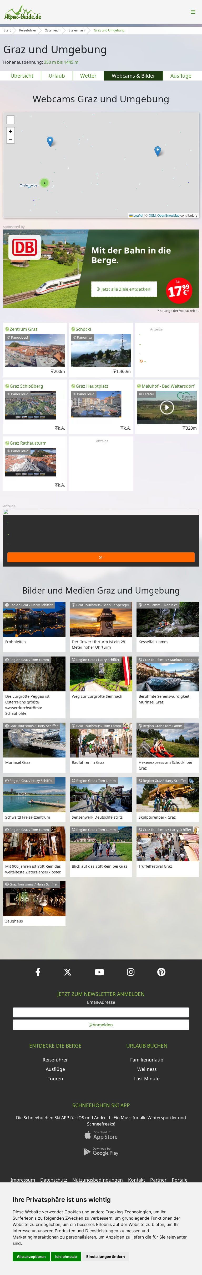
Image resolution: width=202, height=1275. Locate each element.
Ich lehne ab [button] (66, 1256)
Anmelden (103, 1025)
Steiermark (77, 30)
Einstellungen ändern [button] (105, 1256)
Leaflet (138, 215)
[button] (157, 151)
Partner (158, 1180)
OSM (152, 215)
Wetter (88, 75)
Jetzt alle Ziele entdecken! (127, 289)
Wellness (146, 1069)
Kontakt (136, 1180)
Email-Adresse (101, 1002)
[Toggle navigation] (193, 12)
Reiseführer (27, 30)
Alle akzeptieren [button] (31, 1256)
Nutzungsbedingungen (97, 1180)
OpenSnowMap (168, 215)
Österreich (52, 30)
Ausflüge (180, 75)
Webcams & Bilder (133, 75)
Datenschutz (53, 1180)
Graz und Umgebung (109, 30)
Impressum (23, 1180)
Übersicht (22, 75)
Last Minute (147, 1078)
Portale (180, 1180)
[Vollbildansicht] (10, 120)
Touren (55, 1078)
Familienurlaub (146, 1060)
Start (7, 30)
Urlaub (57, 75)
